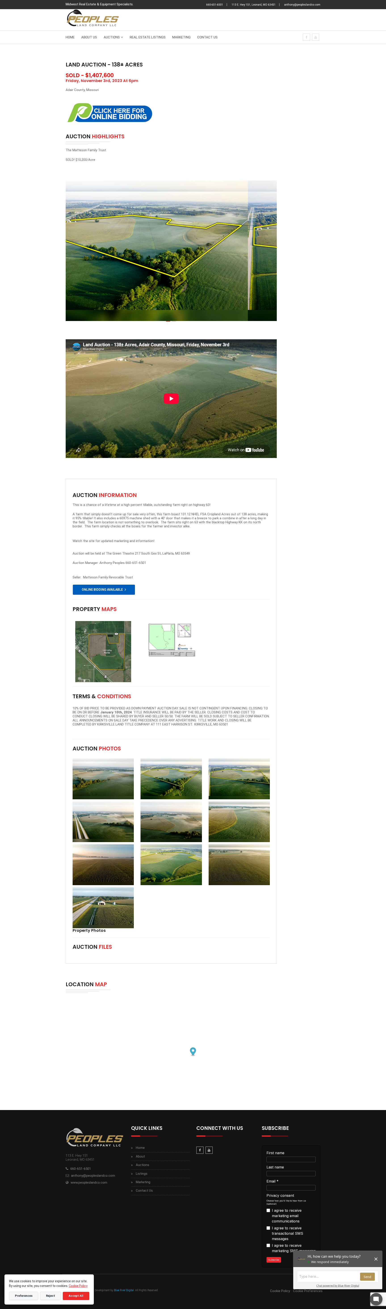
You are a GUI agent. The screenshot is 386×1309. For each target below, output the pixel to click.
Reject (50, 1295)
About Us (89, 37)
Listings (141, 1174)
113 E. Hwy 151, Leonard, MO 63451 (254, 4)
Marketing (181, 37)
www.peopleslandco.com (89, 1183)
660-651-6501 (214, 4)
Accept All (76, 1295)
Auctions (112, 37)
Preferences (23, 1295)
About (140, 1156)
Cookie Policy (280, 1291)
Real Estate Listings (148, 37)
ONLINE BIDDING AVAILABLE (102, 589)
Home (70, 37)
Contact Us (207, 37)
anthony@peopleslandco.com (302, 4)
